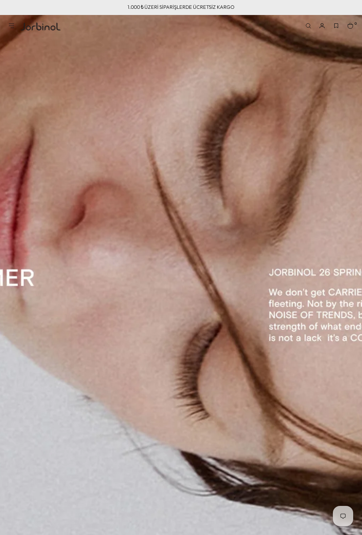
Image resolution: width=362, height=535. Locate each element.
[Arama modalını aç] (310, 28)
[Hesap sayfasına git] (324, 28)
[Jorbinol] (40, 26)
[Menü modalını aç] (13, 28)
